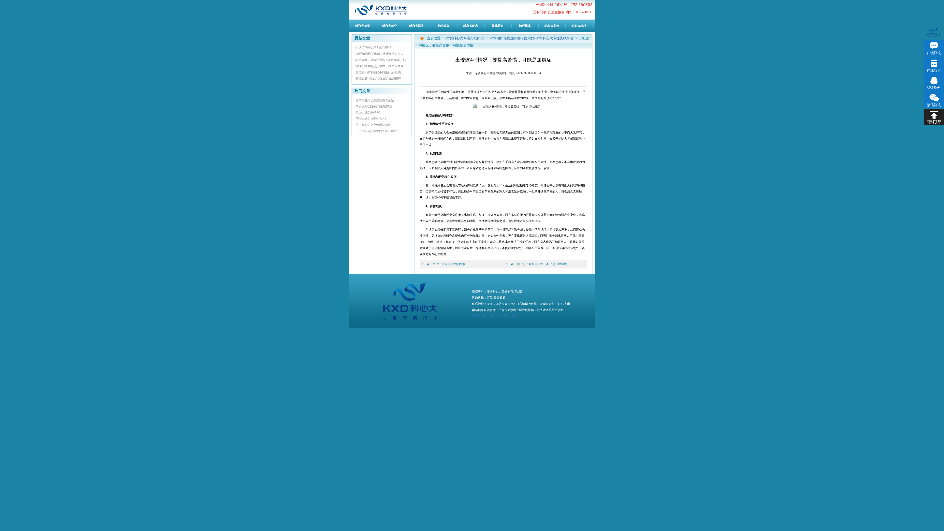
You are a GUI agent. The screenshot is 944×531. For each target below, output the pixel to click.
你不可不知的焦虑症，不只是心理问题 (542, 264)
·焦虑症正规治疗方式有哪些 (372, 47)
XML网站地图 (506, 315)
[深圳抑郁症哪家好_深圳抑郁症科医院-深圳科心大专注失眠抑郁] (385, 10)
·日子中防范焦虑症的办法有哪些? (376, 131)
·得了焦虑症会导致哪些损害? (373, 125)
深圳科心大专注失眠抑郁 (465, 38)
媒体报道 (498, 26)
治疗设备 (444, 26)
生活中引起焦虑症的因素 (449, 264)
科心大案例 (552, 26)
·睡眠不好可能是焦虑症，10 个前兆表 (378, 66)
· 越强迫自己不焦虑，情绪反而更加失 (378, 54)
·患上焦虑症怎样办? (367, 112)
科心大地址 (579, 26)
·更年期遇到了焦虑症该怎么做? (374, 100)
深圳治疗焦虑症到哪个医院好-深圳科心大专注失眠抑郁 (532, 38)
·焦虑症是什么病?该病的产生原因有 (377, 78)
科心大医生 (416, 26)
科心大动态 (470, 26)
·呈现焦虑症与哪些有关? (370, 118)
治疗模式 (525, 26)
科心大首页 (362, 26)
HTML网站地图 (483, 315)
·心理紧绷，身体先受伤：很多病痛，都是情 (381, 60)
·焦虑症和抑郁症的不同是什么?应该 (377, 72)
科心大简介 (389, 26)
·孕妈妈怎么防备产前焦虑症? (373, 106)
